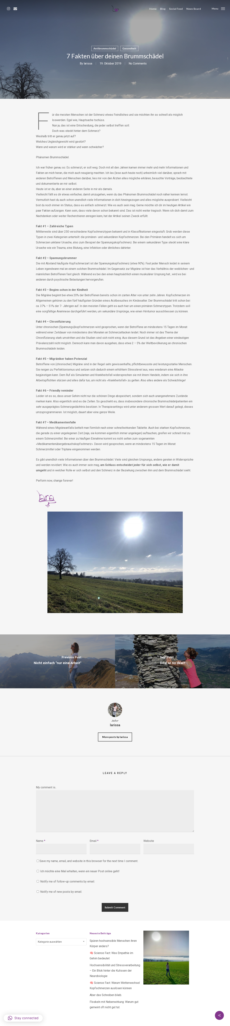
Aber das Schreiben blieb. (106, 995)
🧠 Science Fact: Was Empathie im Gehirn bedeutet (111, 955)
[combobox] (61, 941)
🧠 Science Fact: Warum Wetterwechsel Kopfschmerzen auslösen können (115, 985)
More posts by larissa (115, 736)
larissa (88, 63)
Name (40, 841)
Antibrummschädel (104, 48)
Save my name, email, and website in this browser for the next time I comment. (89, 861)
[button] (23, 1018)
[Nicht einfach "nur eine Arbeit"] (57, 661)
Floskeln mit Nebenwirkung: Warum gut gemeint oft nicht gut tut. (114, 1004)
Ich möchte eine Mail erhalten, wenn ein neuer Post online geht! (79, 871)
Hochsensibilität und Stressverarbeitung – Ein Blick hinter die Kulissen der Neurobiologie (115, 970)
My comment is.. (46, 787)
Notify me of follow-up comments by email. (67, 881)
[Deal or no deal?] (172, 661)
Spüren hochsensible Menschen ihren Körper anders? (113, 943)
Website (148, 841)
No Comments (138, 63)
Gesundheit (129, 48)
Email (94, 841)
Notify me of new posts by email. (61, 891)
